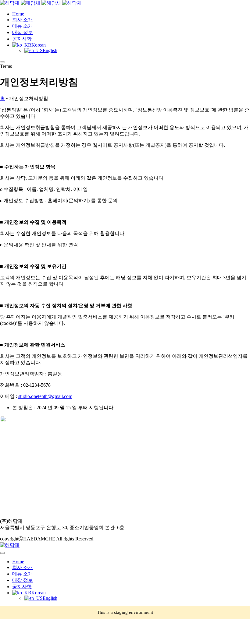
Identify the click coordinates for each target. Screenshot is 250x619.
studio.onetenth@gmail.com (45, 396)
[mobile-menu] (2, 62)
